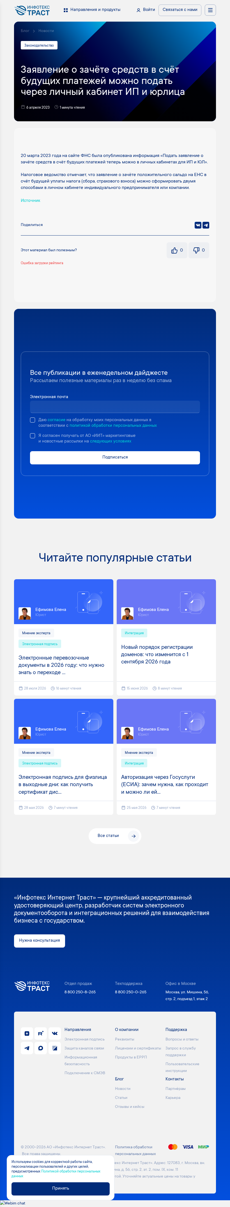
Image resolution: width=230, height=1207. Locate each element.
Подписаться (115, 457)
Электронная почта (49, 397)
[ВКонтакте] (198, 225)
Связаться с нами (180, 10)
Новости (46, 31)
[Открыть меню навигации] (210, 10)
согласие (56, 420)
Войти (149, 10)
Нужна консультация (39, 940)
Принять (60, 1188)
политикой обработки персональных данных (113, 425)
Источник (30, 200)
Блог (25, 31)
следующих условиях (110, 441)
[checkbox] (32, 420)
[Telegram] (206, 225)
